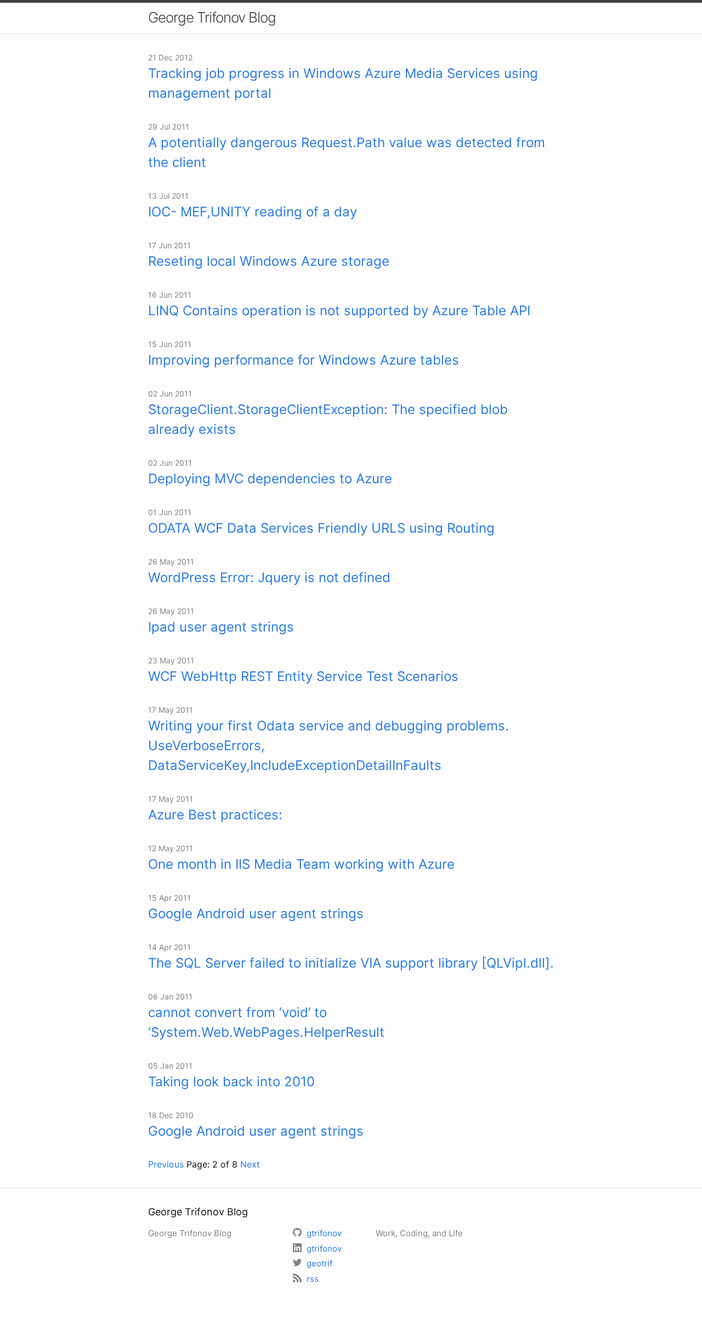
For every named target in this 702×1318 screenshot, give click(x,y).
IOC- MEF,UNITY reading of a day (252, 212)
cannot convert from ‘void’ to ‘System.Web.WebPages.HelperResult (266, 1022)
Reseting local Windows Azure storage (268, 261)
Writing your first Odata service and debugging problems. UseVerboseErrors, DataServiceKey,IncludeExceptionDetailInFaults (328, 745)
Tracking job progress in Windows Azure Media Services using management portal (343, 83)
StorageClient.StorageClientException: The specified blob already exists (328, 419)
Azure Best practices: (215, 815)
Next (250, 1164)
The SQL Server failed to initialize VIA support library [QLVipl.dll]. (351, 963)
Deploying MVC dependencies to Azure (270, 479)
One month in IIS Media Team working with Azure (301, 864)
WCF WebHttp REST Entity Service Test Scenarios (303, 676)
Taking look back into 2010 (231, 1082)
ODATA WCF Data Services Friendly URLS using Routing (321, 528)
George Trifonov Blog (212, 17)
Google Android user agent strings (256, 914)
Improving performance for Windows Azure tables (303, 360)
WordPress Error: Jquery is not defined (269, 577)
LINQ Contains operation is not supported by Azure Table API (339, 311)
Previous (166, 1164)
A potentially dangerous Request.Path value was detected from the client (346, 152)
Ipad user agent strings (221, 627)
